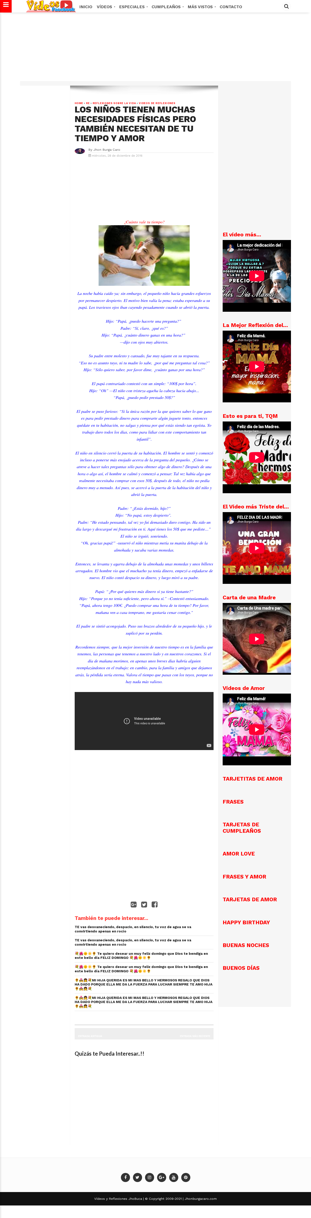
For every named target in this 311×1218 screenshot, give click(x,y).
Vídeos (105, 6)
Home (79, 103)
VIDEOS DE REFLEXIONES (157, 103)
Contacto (231, 6)
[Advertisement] (155, 49)
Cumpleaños (167, 6)
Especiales (132, 6)
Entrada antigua (90, 1036)
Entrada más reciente (195, 1036)
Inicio (85, 6)
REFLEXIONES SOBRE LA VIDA (114, 103)
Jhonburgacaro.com (200, 1198)
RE (88, 103)
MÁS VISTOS (201, 6)
